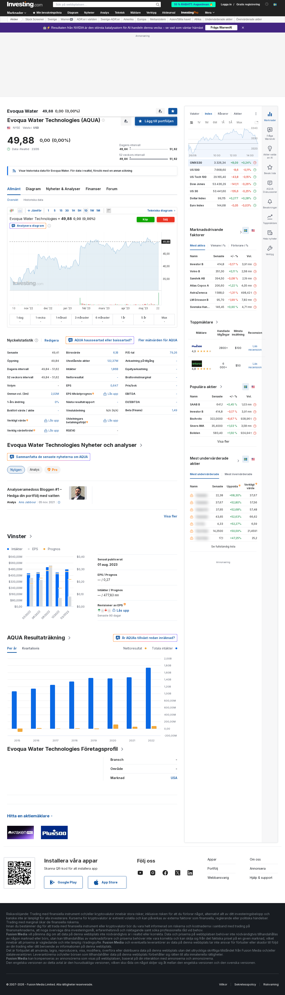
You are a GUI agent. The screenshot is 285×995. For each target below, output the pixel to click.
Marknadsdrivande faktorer (206, 232)
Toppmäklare (201, 322)
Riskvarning (271, 984)
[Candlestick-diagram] (11, 210)
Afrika (197, 19)
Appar (212, 859)
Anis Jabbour (27, 502)
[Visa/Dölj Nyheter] (108, 210)
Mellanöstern (158, 19)
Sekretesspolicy (245, 984)
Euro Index (197, 205)
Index (208, 113)
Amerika (129, 19)
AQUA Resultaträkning (36, 637)
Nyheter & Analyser (63, 189)
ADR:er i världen (87, 19)
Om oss (255, 859)
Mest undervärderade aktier (209, 461)
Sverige (52, 19)
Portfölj (213, 868)
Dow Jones (197, 184)
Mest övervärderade (238, 474)
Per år (12, 648)
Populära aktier (203, 387)
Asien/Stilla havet (180, 19)
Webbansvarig (218, 877)
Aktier (14, 19)
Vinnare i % (218, 245)
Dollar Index (198, 198)
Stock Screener (34, 19)
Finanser (93, 189)
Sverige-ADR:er (110, 19)
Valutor (194, 113)
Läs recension (255, 347)
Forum (111, 189)
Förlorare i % (239, 245)
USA (174, 778)
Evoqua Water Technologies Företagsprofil (62, 749)
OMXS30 (196, 162)
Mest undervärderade (204, 474)
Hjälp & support (261, 877)
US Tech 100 (198, 177)
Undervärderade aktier (218, 19)
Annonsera (258, 868)
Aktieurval (168, 12)
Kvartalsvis (30, 648)
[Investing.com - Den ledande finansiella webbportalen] (24, 4)
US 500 (195, 169)
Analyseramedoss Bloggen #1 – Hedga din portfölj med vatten (34, 492)
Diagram (33, 189)
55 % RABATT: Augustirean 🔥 (193, 4)
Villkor (223, 984)
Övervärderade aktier (249, 19)
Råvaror (223, 113)
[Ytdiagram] (20, 210)
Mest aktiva (197, 245)
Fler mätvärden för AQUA (157, 340)
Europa (141, 19)
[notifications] (266, 4)
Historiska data (33, 199)
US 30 (194, 191)
